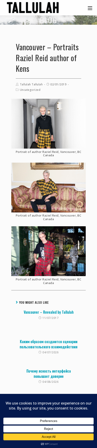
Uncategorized (30, 90)
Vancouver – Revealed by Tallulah (49, 312)
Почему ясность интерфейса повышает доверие (48, 374)
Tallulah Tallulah (31, 84)
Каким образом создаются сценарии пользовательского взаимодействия (48, 344)
